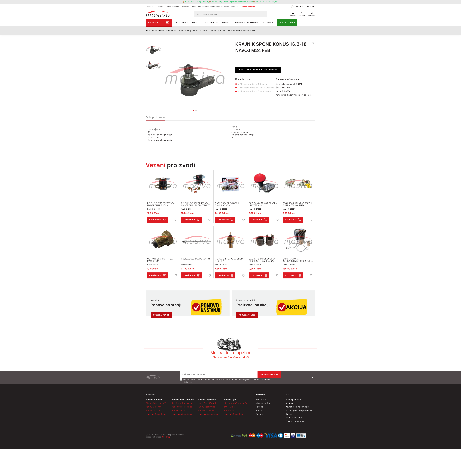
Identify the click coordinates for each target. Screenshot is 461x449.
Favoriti (259, 406)
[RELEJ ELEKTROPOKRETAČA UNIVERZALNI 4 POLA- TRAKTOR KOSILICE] (162, 184)
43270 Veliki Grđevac (182, 406)
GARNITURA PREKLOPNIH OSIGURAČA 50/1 (227, 204)
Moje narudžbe (263, 403)
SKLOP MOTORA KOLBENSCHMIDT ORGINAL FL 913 (297, 260)
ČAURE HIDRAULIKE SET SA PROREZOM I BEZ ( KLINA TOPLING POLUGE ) (262, 260)
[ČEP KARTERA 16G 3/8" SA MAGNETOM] (162, 240)
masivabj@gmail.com (156, 414)
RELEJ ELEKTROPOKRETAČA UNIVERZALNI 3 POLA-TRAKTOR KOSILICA (196, 204)
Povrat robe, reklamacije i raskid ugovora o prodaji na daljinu (215, 7)
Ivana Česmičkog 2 (207, 403)
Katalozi (160, 7)
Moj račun (261, 399)
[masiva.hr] (158, 14)
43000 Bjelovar (153, 406)
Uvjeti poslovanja (293, 417)
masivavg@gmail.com (182, 414)
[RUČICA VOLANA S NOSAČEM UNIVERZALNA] (264, 184)
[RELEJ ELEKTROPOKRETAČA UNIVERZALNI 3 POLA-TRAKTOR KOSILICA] (196, 184)
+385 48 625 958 (206, 410)
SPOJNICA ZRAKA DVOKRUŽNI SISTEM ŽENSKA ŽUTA (297, 204)
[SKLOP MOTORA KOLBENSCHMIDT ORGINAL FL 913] (298, 240)
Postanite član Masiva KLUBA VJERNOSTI (255, 22)
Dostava (185, 7)
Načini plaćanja (173, 7)
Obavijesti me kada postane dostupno (258, 70)
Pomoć (259, 414)
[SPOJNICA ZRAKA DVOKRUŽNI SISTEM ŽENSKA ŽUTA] (298, 184)
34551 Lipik (229, 406)
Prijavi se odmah (269, 374)
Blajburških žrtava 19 (156, 403)
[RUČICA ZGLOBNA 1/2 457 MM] (196, 240)
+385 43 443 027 (180, 410)
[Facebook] (312, 377)
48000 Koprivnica (206, 406)
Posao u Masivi (248, 7)
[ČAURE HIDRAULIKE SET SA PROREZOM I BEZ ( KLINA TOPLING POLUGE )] (264, 240)
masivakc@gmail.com (208, 414)
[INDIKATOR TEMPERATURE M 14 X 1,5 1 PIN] (230, 240)
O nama (196, 22)
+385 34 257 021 (231, 410)
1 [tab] (193, 110)
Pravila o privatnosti (295, 421)
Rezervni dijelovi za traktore (301, 94)
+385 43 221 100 (305, 6)
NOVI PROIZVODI (287, 22)
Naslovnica (182, 22)
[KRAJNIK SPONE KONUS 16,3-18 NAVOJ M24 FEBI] (195, 75)
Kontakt (150, 7)
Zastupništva (211, 22)
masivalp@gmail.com (234, 414)
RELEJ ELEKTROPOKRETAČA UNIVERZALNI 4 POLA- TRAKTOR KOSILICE (161, 204)
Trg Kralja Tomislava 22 (183, 403)
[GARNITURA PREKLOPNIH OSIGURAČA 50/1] (230, 184)
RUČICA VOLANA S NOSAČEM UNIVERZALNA (263, 204)
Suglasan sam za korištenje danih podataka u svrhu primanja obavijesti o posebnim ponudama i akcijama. (228, 380)
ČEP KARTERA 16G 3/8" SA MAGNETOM (160, 260)
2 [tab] (196, 110)
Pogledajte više (161, 315)
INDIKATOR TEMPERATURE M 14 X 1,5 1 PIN (230, 260)
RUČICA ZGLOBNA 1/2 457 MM (195, 259)
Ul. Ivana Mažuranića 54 (235, 403)
